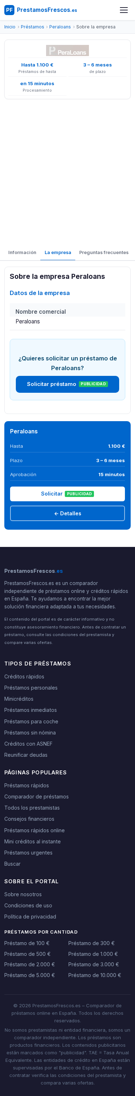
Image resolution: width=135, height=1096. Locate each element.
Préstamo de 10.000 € (94, 975)
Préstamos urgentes (28, 852)
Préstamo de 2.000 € (29, 964)
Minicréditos (18, 699)
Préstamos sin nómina (30, 732)
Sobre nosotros (23, 894)
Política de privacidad (30, 916)
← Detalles (67, 513)
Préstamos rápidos (26, 785)
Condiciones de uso (28, 905)
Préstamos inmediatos (30, 710)
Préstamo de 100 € (27, 943)
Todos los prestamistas (32, 808)
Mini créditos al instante (32, 841)
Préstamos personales (31, 688)
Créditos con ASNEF (28, 744)
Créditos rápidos (24, 676)
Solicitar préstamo (66, 384)
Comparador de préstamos (36, 796)
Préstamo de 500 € (27, 954)
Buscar (12, 864)
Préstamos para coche (31, 721)
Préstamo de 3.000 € (93, 964)
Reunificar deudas (26, 755)
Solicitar (66, 494)
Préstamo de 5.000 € (29, 975)
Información (22, 252)
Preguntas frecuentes (104, 252)
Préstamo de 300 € (91, 943)
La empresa (58, 252)
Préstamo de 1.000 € (93, 954)
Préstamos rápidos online (34, 830)
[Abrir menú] (124, 10)
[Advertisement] (67, 172)
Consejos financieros (29, 819)
